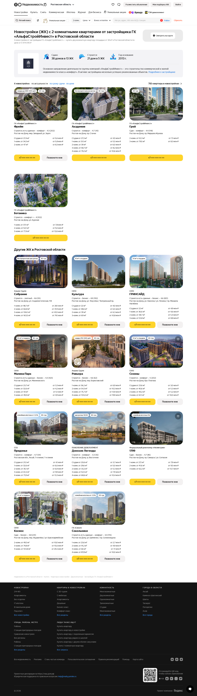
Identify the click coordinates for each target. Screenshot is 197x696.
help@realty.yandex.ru (67, 676)
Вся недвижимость (22, 659)
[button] (118, 4)
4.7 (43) (95, 131)
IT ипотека (18, 603)
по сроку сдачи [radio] (57, 83)
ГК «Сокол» (77, 528)
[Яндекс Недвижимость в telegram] (181, 659)
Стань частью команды (55, 659)
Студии (103, 607)
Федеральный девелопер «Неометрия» (147, 448)
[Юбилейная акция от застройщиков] (78, 362)
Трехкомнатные (107, 603)
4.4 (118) (149, 131)
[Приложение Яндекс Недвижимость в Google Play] (171, 678)
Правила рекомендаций (108, 659)
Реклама (37, 659)
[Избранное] (113, 4)
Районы (17, 626)
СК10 (74, 291)
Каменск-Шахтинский (152, 595)
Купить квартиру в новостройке (71, 630)
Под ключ (18, 611)
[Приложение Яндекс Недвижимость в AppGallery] (176, 678)
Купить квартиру (64, 626)
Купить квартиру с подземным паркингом (75, 634)
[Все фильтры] (38, 20)
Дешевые (61, 603)
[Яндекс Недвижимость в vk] (172, 659)
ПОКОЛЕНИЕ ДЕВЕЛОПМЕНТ (85, 448)
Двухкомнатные (107, 595)
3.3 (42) (95, 455)
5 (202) (153, 378)
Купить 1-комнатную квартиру (70, 646)
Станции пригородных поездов (27, 630)
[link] (178, 4)
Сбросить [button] (178, 20)
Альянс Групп (20, 291)
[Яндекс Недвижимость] (30, 4)
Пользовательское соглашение (81, 659)
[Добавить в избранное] (63, 92)
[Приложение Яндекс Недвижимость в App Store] (167, 678)
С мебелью (62, 595)
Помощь (126, 659)
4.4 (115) (108, 535)
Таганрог (146, 603)
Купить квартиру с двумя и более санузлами (76, 642)
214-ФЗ (17, 592)
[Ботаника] (41, 190)
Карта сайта (138, 659)
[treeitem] (21, 12)
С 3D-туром (62, 592)
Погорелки (147, 607)
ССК (16, 448)
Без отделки (19, 599)
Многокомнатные (107, 592)
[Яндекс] (178, 690)
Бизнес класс (62, 607)
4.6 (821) (164, 298)
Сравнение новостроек (24, 634)
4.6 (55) (37, 298)
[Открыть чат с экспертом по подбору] (190, 689)
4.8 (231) (32, 535)
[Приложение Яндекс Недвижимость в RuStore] (180, 678)
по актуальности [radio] (39, 83)
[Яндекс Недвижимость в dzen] (176, 659)
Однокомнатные (107, 599)
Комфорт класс (63, 611)
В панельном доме (22, 607)
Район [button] (167, 20)
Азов (145, 611)
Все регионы (19, 638)
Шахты (146, 599)
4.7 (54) (37, 455)
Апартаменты (20, 595)
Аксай (145, 592)
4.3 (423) (49, 378)
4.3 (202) (51, 131)
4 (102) (39, 217)
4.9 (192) (94, 298)
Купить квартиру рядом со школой (72, 638)
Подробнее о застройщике (161, 72)
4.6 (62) (93, 378)
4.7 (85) (147, 455)
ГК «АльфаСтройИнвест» (25, 123)
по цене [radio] (70, 83)
